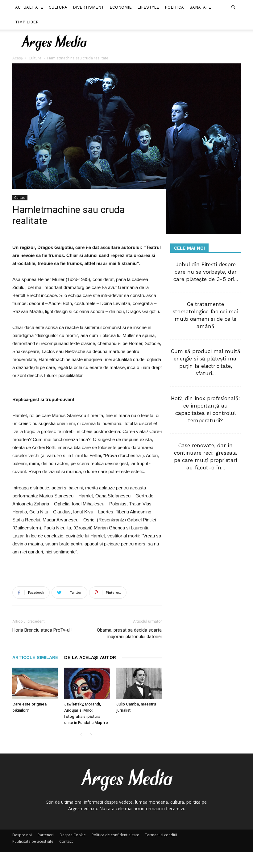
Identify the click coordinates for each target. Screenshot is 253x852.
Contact (66, 841)
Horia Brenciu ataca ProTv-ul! (42, 630)
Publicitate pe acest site (32, 841)
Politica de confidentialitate (115, 835)
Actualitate (29, 7)
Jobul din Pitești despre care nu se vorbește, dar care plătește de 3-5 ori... (205, 271)
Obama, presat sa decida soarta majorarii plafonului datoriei (129, 633)
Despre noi (22, 835)
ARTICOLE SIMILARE (35, 657)
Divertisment (88, 7)
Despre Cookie (73, 835)
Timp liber (27, 22)
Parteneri (46, 835)
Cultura (58, 7)
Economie (121, 7)
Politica (174, 7)
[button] (233, 7)
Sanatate (200, 7)
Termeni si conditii (161, 835)
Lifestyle (148, 7)
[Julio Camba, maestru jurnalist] (139, 683)
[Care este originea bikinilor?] (35, 683)
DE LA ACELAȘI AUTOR (90, 657)
